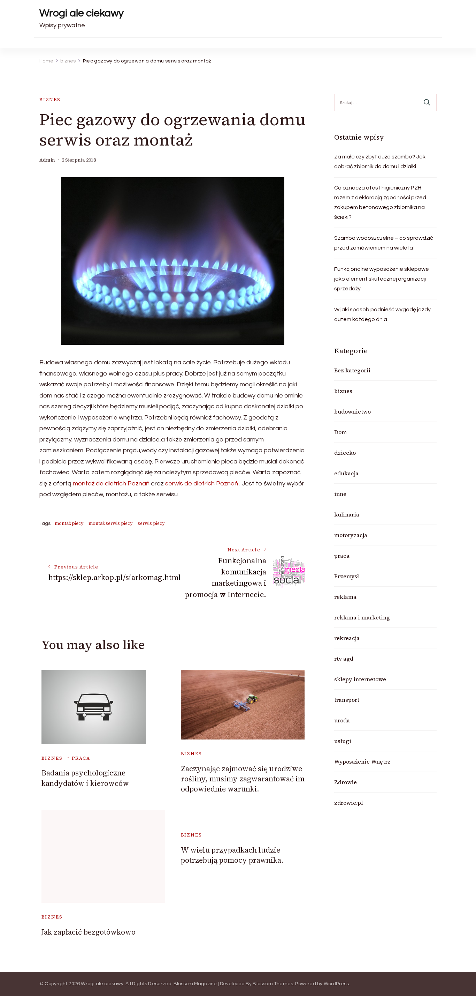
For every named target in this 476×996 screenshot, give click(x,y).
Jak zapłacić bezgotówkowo (88, 932)
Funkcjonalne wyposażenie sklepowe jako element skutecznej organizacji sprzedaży (381, 278)
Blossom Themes (273, 983)
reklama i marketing (362, 617)
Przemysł (346, 576)
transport (346, 700)
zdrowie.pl (348, 803)
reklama (345, 597)
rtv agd (343, 658)
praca (81, 758)
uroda (342, 720)
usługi (342, 741)
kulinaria (346, 514)
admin (47, 160)
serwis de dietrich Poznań (202, 483)
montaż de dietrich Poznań (111, 483)
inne (340, 494)
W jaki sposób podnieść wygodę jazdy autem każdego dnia (382, 314)
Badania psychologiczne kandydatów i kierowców (85, 778)
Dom (340, 432)
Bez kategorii (352, 370)
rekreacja (347, 638)
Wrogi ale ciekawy (81, 13)
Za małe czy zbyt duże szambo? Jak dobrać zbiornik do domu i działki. (379, 161)
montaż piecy (69, 523)
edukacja (346, 473)
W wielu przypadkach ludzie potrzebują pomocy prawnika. (232, 855)
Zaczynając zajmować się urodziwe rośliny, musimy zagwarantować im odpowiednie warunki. (243, 779)
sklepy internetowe (360, 679)
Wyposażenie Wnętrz (362, 761)
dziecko (345, 452)
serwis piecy (151, 523)
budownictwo (352, 411)
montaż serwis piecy (111, 523)
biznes (50, 100)
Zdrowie (345, 782)
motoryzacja (350, 535)
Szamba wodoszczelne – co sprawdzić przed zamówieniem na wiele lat (383, 243)
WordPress (336, 983)
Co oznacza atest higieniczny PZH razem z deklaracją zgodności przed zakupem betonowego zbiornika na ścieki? (380, 202)
